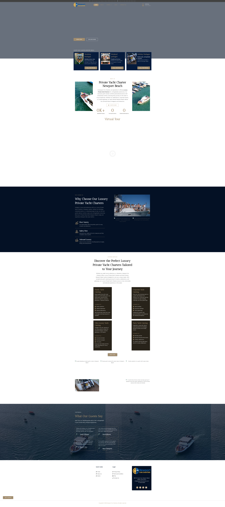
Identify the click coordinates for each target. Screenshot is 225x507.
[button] (112, 154)
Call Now (147, 4)
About (102, 4)
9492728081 (148, 5)
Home (96, 4)
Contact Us (123, 4)
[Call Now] (143, 5)
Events (108, 4)
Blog (116, 4)
